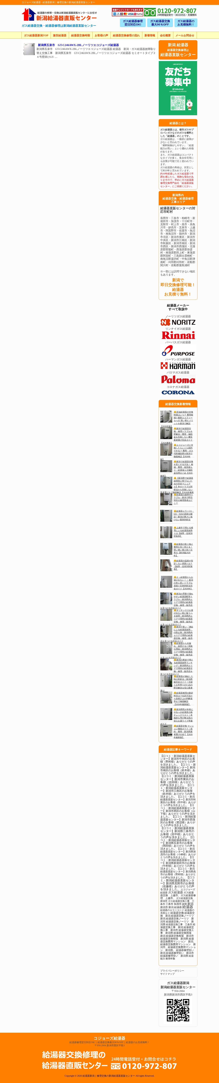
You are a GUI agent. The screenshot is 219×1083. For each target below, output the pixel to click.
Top (212, 1076)
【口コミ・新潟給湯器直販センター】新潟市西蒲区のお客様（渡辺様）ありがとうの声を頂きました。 (178, 821)
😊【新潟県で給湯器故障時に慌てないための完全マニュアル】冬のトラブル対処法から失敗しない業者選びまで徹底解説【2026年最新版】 (177, 486)
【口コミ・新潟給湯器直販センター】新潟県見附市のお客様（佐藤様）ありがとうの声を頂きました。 (177, 883)
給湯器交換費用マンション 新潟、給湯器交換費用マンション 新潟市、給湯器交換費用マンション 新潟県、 (178, 944)
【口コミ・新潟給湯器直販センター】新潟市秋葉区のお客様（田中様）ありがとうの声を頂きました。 (178, 801)
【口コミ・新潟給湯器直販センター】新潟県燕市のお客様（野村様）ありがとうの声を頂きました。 (178, 873)
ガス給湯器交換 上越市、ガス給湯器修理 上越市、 (178, 895)
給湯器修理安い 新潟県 (174, 955)
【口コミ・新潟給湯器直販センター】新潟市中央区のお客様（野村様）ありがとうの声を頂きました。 (177, 760)
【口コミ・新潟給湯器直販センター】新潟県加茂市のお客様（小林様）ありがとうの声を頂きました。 (178, 853)
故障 (184, 904)
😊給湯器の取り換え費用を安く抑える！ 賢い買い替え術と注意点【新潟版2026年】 (183, 550)
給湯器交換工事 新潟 (177, 926)
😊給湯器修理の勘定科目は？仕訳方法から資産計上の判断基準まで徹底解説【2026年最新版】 (183, 699)
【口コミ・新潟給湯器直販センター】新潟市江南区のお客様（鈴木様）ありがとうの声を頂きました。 (177, 791)
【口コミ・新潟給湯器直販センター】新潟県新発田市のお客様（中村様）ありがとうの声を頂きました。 (177, 863)
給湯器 (187, 907)
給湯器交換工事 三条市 (179, 924)
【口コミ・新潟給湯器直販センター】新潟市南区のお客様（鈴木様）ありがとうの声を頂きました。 (178, 769)
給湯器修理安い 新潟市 (180, 953)
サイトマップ (167, 974)
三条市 (169, 904)
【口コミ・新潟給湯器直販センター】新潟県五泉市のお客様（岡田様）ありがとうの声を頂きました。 (177, 843)
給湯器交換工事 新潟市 (177, 928)
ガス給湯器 (175, 892)
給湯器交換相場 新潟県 (174, 938)
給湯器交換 (177, 912)
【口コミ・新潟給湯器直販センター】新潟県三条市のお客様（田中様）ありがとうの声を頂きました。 (177, 833)
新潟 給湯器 (175, 907)
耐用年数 (170, 958)
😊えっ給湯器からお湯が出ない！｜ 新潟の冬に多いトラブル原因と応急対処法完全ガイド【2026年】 (183, 583)
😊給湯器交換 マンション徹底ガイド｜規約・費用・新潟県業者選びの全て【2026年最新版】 (184, 732)
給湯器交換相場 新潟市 (180, 935)
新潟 (190, 903)
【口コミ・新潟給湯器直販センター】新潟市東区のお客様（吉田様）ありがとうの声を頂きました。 (177, 780)
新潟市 (164, 907)
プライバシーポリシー (172, 970)
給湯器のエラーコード (172, 910)
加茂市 (177, 904)
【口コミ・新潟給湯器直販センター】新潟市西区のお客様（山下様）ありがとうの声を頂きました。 (177, 811)
